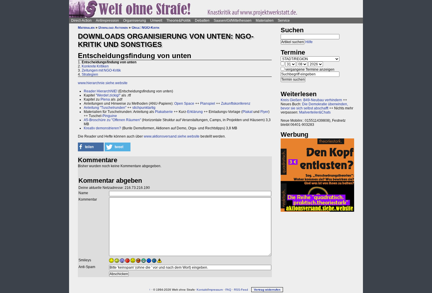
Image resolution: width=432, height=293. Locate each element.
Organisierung (134, 20)
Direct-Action (81, 20)
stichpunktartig (143, 108)
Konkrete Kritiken (95, 66)
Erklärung (195, 112)
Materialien (265, 20)
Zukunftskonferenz (235, 103)
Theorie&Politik (178, 20)
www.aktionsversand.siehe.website (172, 136)
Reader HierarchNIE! (100, 91)
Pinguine (110, 116)
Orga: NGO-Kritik (146, 28)
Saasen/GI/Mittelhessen (233, 20)
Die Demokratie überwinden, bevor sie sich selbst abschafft (314, 106)
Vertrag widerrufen (267, 289)
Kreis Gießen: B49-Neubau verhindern (311, 100)
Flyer (264, 112)
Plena (105, 99)
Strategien (90, 74)
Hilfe (309, 42)
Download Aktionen (113, 28)
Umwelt (156, 20)
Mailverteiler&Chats (315, 112)
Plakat (247, 112)
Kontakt (202, 289)
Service (284, 20)
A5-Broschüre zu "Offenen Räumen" (112, 120)
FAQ (228, 289)
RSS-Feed (241, 289)
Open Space (184, 103)
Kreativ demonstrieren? (102, 128)
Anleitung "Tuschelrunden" (105, 108)
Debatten (202, 20)
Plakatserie (164, 112)
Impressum (215, 289)
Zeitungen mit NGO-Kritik (101, 70)
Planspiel (207, 103)
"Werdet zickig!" (108, 95)
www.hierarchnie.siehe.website (103, 83)
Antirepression (107, 20)
